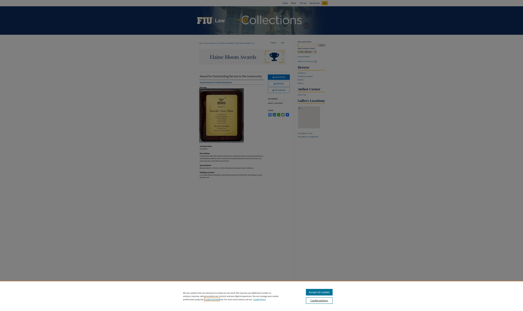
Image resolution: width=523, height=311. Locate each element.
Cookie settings (211, 299)
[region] (261, 296)
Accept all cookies (319, 292)
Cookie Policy (259, 299)
